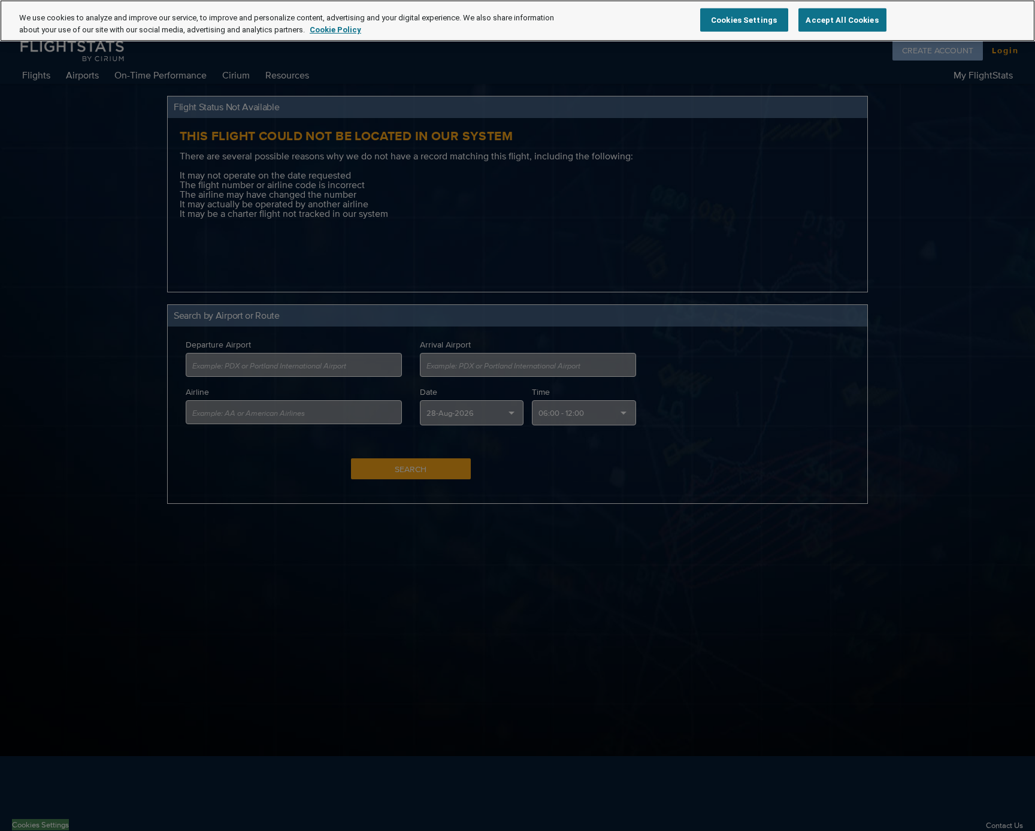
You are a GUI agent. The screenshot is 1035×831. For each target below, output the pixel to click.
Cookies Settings (744, 19)
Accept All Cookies (842, 19)
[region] (517, 20)
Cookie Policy (335, 29)
